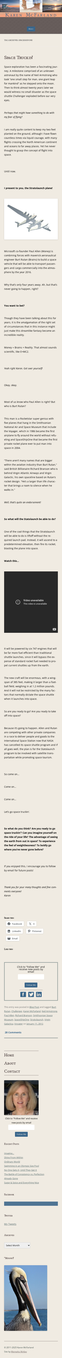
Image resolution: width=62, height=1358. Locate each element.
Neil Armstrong (49, 1011)
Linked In (39, 994)
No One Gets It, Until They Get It (20, 1170)
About (10, 1063)
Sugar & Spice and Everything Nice (21, 1182)
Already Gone (11, 1178)
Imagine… (9, 1153)
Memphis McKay (19, 1351)
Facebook (23, 994)
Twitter (31, 994)
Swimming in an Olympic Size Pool (21, 1165)
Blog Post (34, 1007)
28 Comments (13, 1032)
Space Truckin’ (18, 57)
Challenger (16, 1011)
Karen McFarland (31, 7)
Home (9, 1055)
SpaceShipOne (21, 1019)
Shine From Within (13, 1157)
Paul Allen (9, 1015)
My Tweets (10, 1224)
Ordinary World (12, 1161)
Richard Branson (23, 1015)
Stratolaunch (36, 1019)
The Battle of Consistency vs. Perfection (24, 1174)
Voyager (18, 1023)
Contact (12, 1071)
